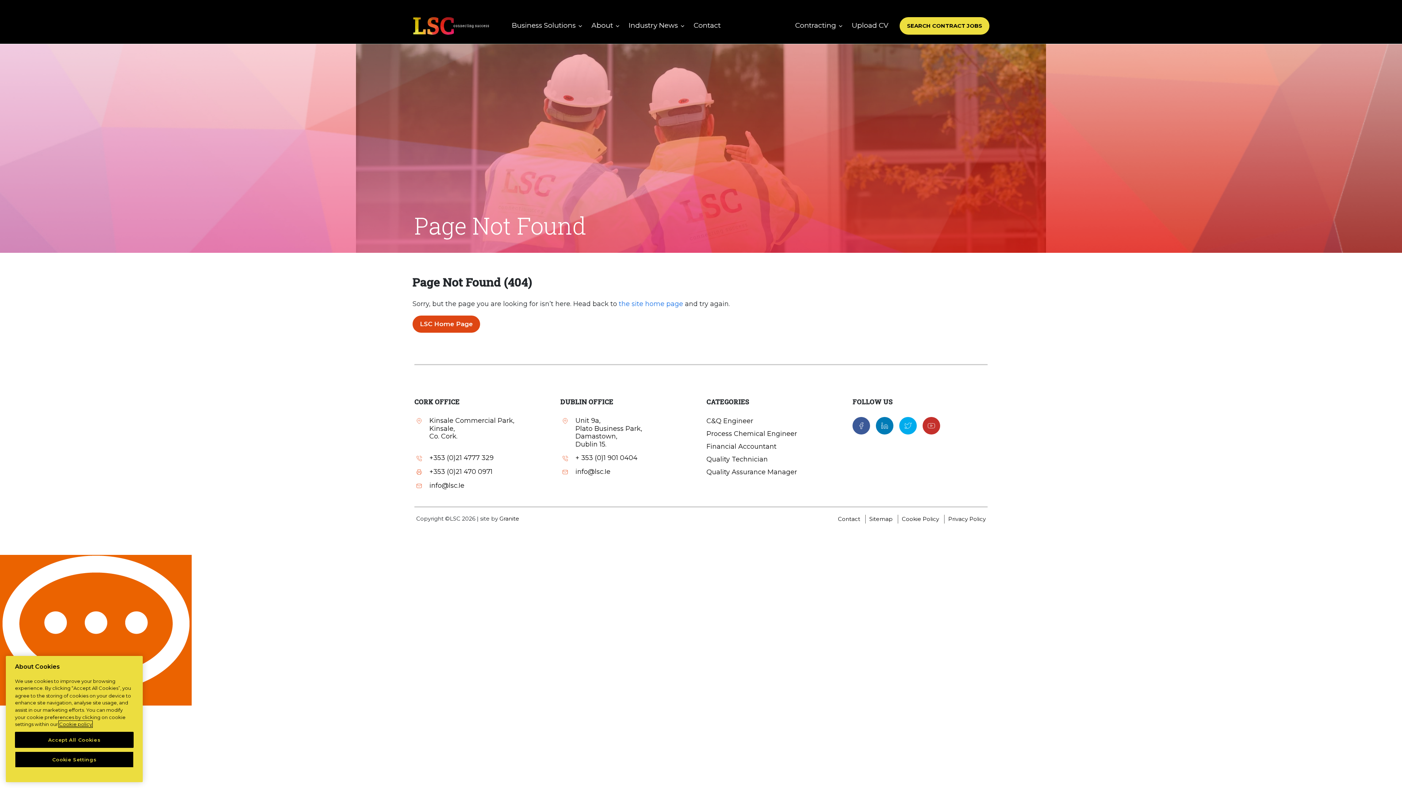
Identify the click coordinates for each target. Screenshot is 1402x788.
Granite (509, 518)
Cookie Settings (74, 759)
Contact (707, 25)
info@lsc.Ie (446, 486)
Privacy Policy (967, 518)
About (602, 25)
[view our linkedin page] (884, 425)
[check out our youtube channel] (931, 425)
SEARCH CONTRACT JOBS (944, 25)
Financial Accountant (741, 447)
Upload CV (870, 25)
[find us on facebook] (861, 425)
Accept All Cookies (74, 740)
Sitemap (881, 518)
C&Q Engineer (729, 421)
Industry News (653, 25)
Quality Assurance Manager (751, 472)
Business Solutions (544, 25)
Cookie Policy (920, 518)
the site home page (651, 304)
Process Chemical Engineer (751, 434)
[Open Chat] (96, 630)
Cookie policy (75, 724)
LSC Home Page (446, 324)
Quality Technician (737, 459)
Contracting (815, 25)
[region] (74, 719)
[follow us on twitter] (908, 425)
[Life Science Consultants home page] (451, 26)
